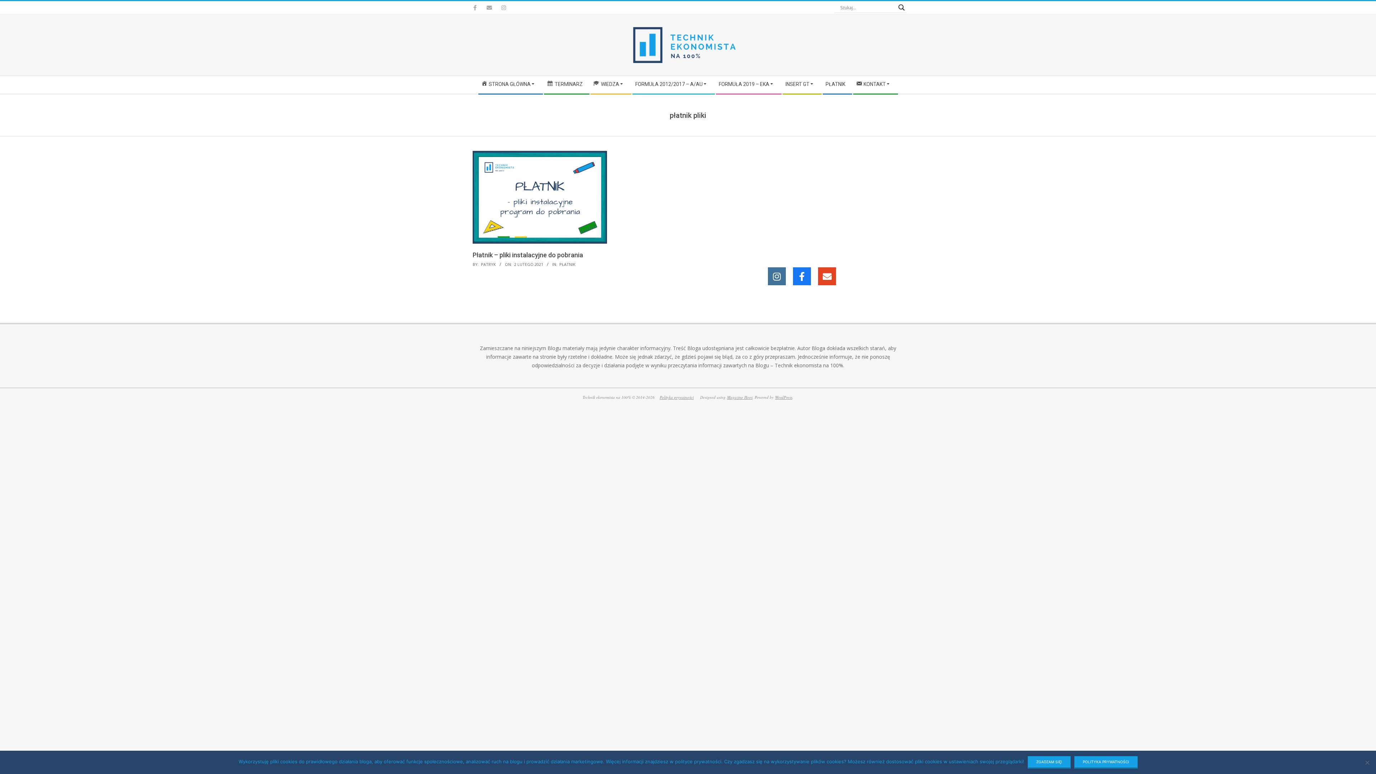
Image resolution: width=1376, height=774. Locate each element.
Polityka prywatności (677, 397)
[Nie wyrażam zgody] (1367, 762)
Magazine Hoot (739, 397)
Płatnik (567, 264)
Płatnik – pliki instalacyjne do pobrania (528, 255)
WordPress (783, 397)
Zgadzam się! (1049, 762)
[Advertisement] (838, 201)
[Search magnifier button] (902, 8)
